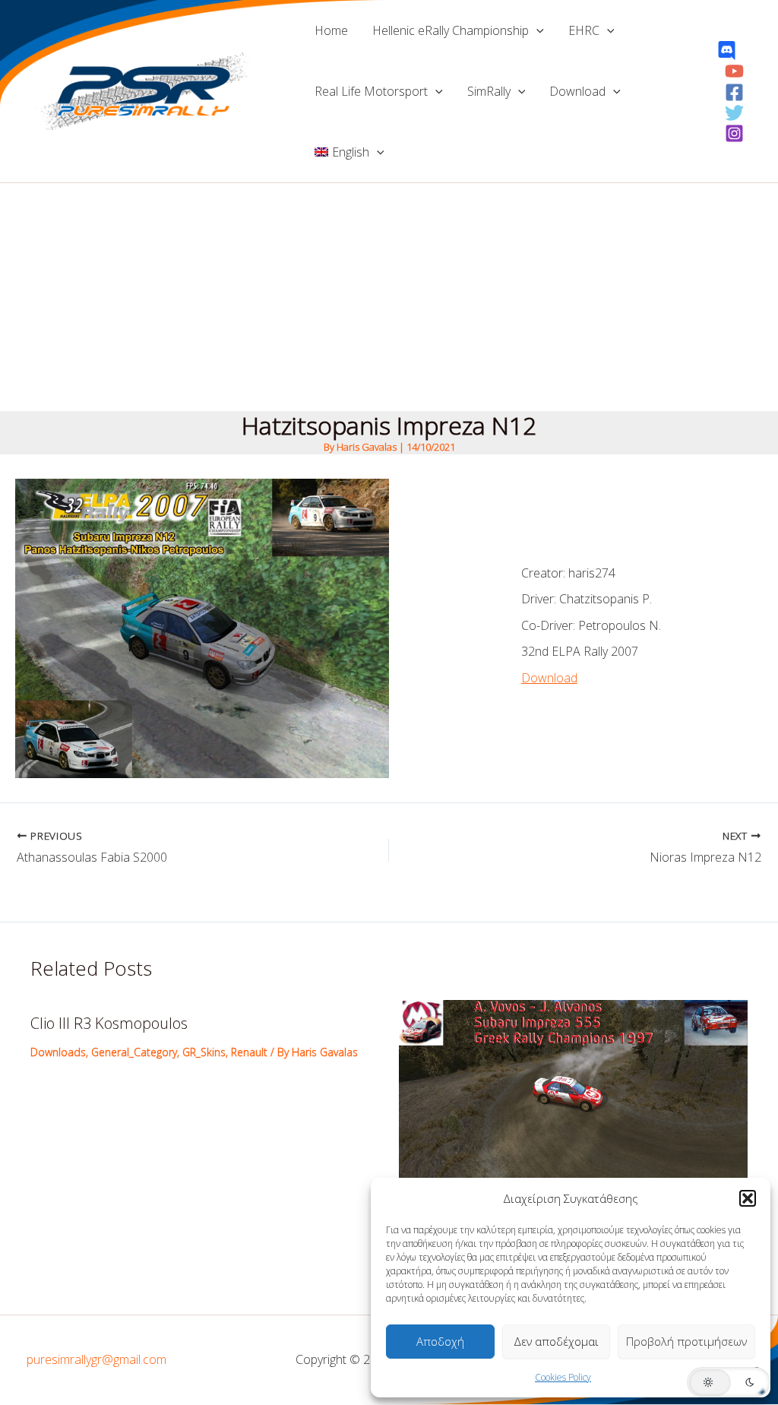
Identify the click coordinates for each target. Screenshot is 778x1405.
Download (577, 91)
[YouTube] (734, 71)
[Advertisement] (389, 297)
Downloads (58, 1052)
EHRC (583, 30)
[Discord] (726, 50)
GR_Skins (204, 1052)
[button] (747, 1198)
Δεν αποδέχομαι (556, 1341)
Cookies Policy (563, 1377)
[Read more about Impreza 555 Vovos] (573, 1092)
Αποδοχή (440, 1341)
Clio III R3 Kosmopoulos (109, 1023)
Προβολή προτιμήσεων (686, 1341)
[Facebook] (734, 92)
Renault (249, 1052)
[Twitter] (734, 112)
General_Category (134, 1052)
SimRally (489, 91)
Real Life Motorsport (371, 91)
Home (331, 30)
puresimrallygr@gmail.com (96, 1359)
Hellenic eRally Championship (450, 30)
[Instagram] (734, 133)
